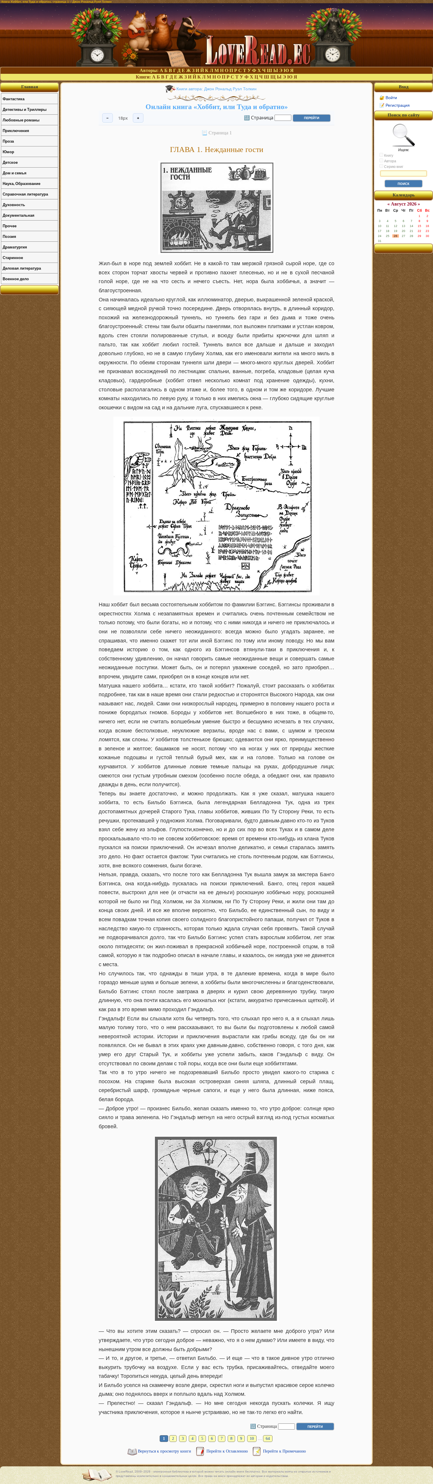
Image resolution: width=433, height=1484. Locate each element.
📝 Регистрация (394, 105)
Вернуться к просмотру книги (165, 1451)
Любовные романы (21, 120)
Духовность (14, 204)
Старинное (13, 257)
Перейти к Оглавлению (227, 1451)
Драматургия (15, 247)
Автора (389, 161)
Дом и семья (15, 173)
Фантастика (13, 98)
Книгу (388, 155)
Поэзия (9, 236)
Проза (8, 141)
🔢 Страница (258, 117)
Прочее (9, 225)
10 (252, 1438)
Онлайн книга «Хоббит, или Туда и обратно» (217, 107)
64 (268, 1438)
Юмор (8, 151)
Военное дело (16, 278)
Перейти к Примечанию (284, 1451)
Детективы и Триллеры (25, 109)
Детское (10, 162)
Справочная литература (25, 194)
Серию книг (393, 167)
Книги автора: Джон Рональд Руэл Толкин (216, 88)
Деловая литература (22, 268)
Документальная (18, 215)
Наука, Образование (21, 183)
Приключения (16, 130)
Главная (29, 86)
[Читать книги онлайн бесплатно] (216, 65)
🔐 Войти (388, 97)
